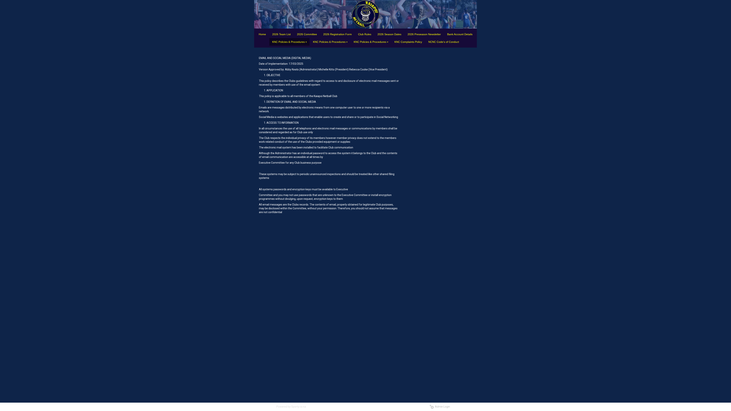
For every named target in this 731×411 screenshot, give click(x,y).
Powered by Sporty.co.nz (291, 406)
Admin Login (442, 406)
